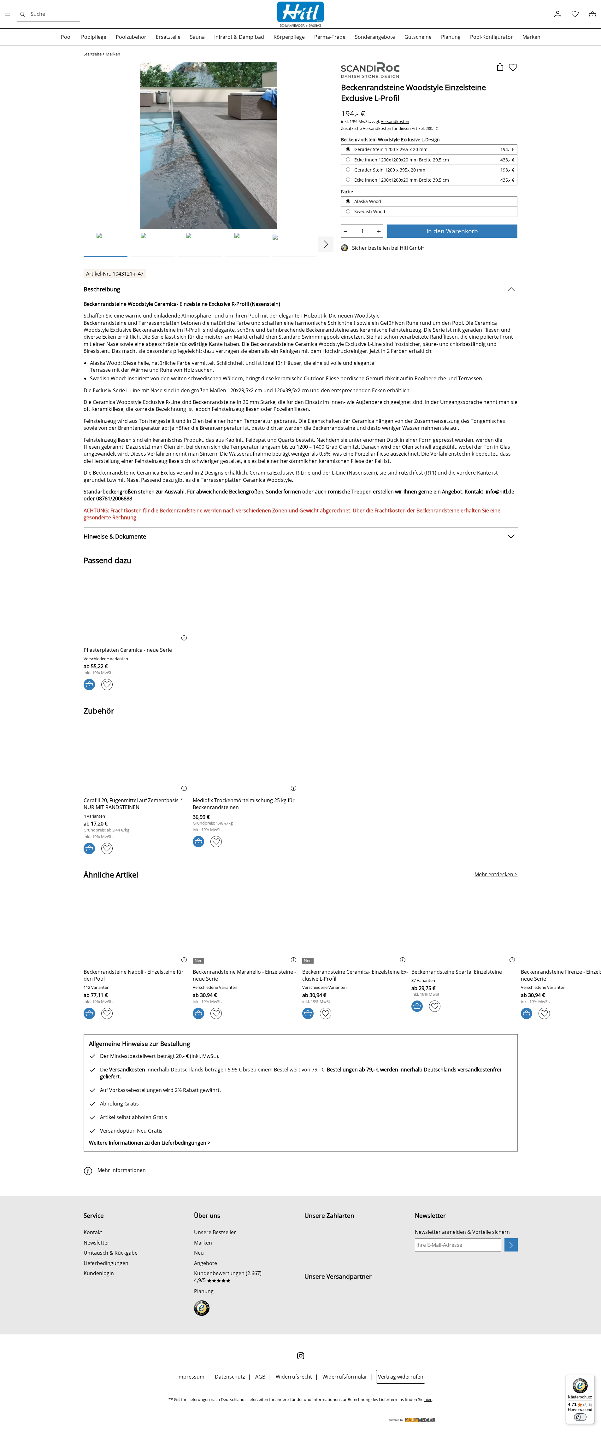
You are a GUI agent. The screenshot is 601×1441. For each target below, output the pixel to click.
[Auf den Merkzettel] (513, 67)
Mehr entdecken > (495, 874)
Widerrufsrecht (294, 1376)
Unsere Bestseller (215, 1232)
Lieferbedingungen (106, 1263)
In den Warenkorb (452, 231)
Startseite (93, 54)
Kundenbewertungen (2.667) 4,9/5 (228, 1277)
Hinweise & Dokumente (115, 536)
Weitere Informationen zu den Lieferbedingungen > (149, 1142)
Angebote (205, 1263)
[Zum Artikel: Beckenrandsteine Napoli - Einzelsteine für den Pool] (137, 929)
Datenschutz (230, 1376)
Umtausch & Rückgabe (111, 1252)
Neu (199, 1252)
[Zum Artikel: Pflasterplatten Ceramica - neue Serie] (137, 607)
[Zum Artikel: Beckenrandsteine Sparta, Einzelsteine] (464, 929)
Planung (204, 1291)
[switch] (580, 1417)
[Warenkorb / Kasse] (592, 14)
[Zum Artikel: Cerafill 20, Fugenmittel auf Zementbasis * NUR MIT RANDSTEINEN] (137, 757)
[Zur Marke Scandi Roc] (370, 70)
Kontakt (93, 1232)
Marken (113, 54)
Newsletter (96, 1242)
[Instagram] (300, 1356)
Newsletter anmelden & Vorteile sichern (462, 1231)
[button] (500, 67)
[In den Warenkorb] (89, 684)
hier (428, 1399)
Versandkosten (395, 121)
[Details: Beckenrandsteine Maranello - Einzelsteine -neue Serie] (199, 961)
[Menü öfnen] (9, 14)
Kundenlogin (99, 1273)
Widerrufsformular (344, 1376)
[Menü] (591, 1378)
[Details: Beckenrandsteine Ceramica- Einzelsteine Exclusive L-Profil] (308, 961)
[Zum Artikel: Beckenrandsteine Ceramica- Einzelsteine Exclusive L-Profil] (355, 929)
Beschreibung (102, 289)
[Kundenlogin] (558, 14)
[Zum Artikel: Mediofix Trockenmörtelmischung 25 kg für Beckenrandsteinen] (246, 757)
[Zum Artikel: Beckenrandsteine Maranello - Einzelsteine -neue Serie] (246, 929)
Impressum (190, 1376)
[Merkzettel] (575, 14)
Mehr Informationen (121, 1170)
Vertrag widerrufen (400, 1376)
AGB (260, 1376)
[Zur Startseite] (300, 14)
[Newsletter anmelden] (510, 1244)
